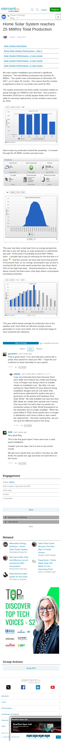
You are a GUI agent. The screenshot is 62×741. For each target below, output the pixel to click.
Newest (39, 349)
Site (32, 9)
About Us (4, 733)
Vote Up (9, 367)
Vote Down (12, 367)
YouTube (53, 687)
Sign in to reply (21, 343)
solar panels (13, 522)
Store (3, 726)
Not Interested (15, 737)
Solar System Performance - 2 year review (23, 56)
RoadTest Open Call (20, 720)
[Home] (10, 9)
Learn (3, 702)
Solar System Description (15, 46)
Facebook (23, 687)
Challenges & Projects (10, 714)
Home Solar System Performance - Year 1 (23, 51)
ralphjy (12, 37)
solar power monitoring (17, 517)
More (8, 16)
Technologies (6, 708)
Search (37, 9)
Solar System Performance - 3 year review (23, 61)
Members (5, 696)
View (58, 736)
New (58, 16)
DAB (10, 432)
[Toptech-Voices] (31, 653)
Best (30, 349)
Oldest (22, 349)
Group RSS (31, 668)
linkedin (38, 687)
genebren (13, 353)
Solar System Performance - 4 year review (23, 65)
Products (4, 720)
